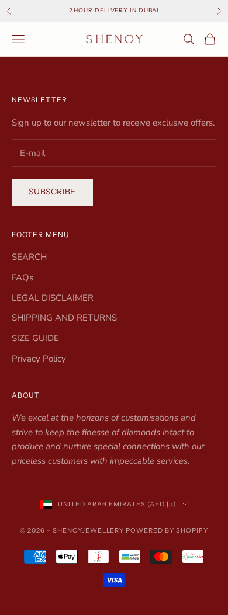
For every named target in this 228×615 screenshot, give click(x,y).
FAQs (22, 277)
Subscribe (52, 191)
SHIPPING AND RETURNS (64, 318)
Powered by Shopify (167, 530)
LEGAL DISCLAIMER (53, 298)
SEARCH (29, 257)
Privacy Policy (39, 358)
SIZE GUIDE (35, 338)
